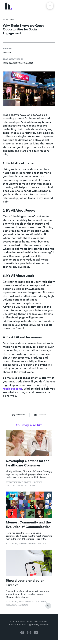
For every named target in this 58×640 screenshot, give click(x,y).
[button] (50, 5)
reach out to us (12, 388)
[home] (8, 6)
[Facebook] (22, 632)
